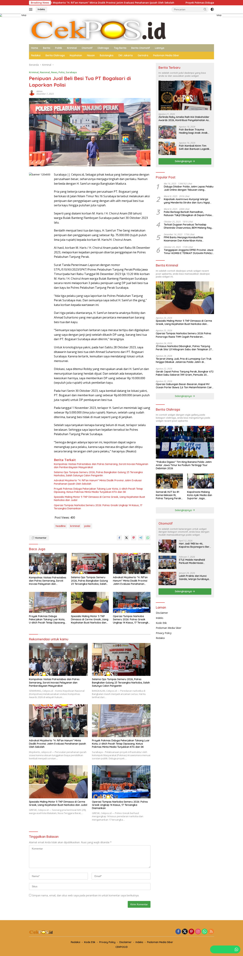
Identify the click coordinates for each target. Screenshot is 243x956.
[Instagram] (198, 932)
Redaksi (36, 55)
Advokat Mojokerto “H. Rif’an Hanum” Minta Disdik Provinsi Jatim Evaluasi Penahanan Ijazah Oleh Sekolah (98, 482)
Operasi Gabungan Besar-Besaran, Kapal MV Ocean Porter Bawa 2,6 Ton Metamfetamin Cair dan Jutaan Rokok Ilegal (184, 386)
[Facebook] (178, 932)
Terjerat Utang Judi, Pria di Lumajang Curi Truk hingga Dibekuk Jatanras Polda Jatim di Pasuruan (184, 360)
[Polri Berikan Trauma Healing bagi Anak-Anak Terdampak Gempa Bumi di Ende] (167, 132)
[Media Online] (121, 28)
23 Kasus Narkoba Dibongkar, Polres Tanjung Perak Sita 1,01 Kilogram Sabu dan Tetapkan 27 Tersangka (184, 348)
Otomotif (87, 48)
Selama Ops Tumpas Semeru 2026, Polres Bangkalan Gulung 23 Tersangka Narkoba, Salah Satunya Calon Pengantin (98, 474)
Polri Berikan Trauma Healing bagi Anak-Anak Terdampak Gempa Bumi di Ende (194, 131)
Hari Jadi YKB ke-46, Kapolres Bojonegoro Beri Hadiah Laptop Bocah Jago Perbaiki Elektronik (194, 545)
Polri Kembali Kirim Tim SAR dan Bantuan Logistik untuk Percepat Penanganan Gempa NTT (194, 147)
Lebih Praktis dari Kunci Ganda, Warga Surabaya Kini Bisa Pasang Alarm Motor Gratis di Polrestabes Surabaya (194, 577)
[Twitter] (185, 932)
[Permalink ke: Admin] (32, 92)
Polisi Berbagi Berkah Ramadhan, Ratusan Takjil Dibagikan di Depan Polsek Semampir (188, 213)
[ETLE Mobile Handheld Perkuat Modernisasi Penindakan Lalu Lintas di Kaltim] (167, 562)
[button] (205, 9)
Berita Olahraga (55, 55)
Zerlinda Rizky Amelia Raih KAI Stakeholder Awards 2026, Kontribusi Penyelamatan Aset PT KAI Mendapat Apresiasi (185, 118)
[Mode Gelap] (212, 9)
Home (34, 48)
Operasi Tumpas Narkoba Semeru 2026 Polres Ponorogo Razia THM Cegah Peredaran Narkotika (183, 335)
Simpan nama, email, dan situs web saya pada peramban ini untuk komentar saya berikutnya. (85, 895)
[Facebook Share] (119, 537)
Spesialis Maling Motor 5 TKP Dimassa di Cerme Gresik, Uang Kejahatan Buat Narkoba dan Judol (99, 498)
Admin (39, 91)
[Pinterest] (191, 932)
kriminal (75, 526)
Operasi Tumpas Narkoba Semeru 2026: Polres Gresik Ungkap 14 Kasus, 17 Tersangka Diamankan (98, 507)
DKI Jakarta (125, 55)
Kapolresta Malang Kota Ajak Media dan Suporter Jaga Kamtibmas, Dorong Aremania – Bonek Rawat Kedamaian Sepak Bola (199, 495)
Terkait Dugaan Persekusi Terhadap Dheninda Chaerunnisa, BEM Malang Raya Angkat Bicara (188, 226)
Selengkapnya (183, 161)
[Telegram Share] (140, 537)
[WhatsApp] (204, 932)
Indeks (41, 9)
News (54, 72)
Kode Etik (161, 623)
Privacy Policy (163, 633)
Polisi (62, 72)
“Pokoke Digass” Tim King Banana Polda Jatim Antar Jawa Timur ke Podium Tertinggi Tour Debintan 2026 (184, 465)
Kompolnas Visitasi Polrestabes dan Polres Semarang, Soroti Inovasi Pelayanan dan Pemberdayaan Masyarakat (101, 465)
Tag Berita (120, 48)
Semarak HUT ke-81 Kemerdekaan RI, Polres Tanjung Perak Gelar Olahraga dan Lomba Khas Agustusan (168, 495)
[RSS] (211, 932)
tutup (24, 15)
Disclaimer (162, 612)
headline (61, 526)
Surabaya (71, 72)
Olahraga (103, 48)
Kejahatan (76, 55)
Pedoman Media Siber (166, 55)
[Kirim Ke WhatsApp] (147, 537)
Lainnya (159, 48)
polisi (87, 526)
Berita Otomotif (140, 48)
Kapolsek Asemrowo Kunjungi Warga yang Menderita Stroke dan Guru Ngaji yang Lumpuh (187, 201)
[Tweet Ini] (126, 537)
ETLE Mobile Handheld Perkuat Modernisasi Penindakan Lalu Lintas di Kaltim (194, 561)
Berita (46, 48)
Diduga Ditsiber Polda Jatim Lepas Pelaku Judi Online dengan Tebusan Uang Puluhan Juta (188, 188)
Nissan (91, 55)
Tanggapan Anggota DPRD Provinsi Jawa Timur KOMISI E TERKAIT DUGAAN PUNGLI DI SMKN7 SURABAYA (188, 251)
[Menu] (31, 9)
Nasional (45, 72)
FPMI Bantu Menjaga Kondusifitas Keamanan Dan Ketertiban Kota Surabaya (183, 239)
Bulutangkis (106, 55)
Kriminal (72, 48)
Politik (58, 48)
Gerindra (143, 55)
